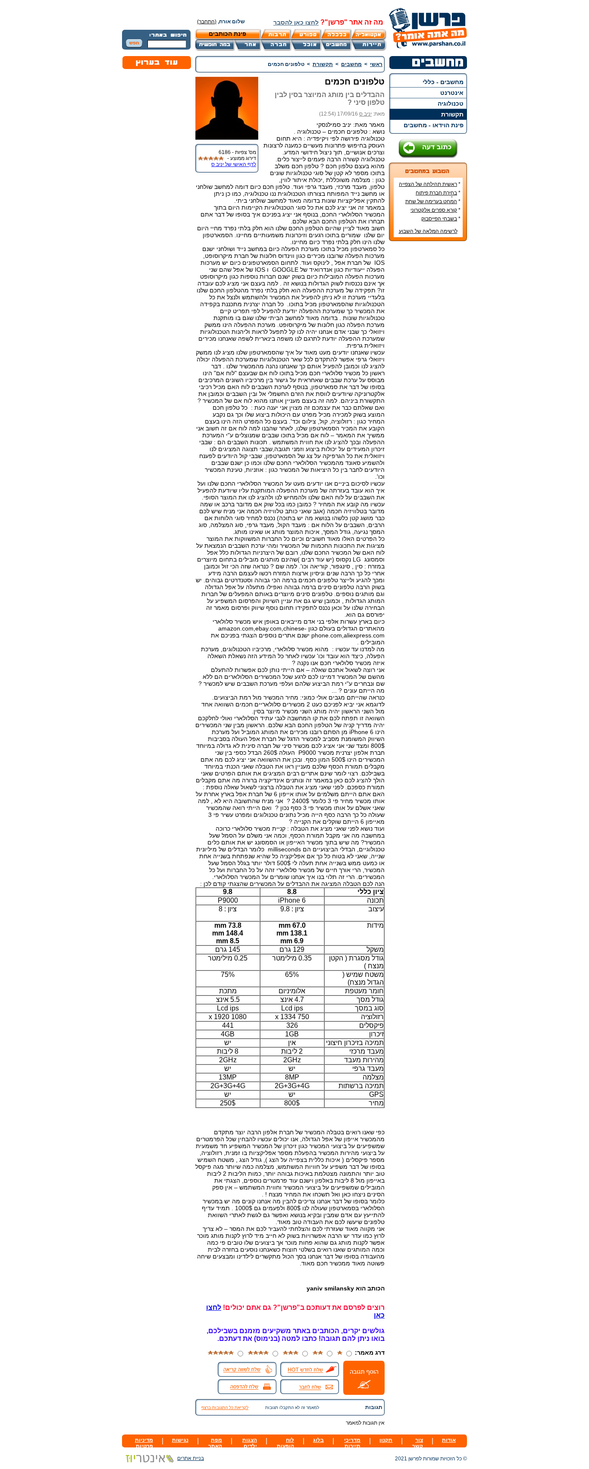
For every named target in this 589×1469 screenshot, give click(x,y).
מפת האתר (215, 1443)
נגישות (180, 1440)
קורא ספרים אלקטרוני (433, 210)
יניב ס (365, 114)
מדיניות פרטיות (144, 1443)
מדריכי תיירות (352, 1443)
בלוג (318, 1440)
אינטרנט (452, 92)
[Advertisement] (428, 376)
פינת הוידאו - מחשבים (434, 125)
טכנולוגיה (451, 103)
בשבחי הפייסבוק (439, 219)
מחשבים (351, 64)
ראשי (376, 64)
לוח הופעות (285, 1443)
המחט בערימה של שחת (431, 201)
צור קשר (417, 1443)
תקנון (385, 1440)
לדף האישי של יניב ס (233, 164)
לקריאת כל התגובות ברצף (224, 1407)
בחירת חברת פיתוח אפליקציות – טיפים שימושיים (430, 196)
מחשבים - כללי (443, 81)
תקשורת (452, 114)
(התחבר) (206, 22)
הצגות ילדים (249, 1443)
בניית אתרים (190, 1458)
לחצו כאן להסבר (296, 22)
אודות (449, 1440)
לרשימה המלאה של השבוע (428, 231)
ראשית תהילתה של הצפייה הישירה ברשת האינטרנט (430, 187)
